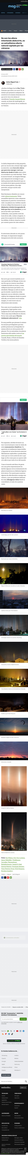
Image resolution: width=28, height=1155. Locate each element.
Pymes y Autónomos (19, 1127)
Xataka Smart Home (6, 1102)
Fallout (21, 30)
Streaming (4, 1055)
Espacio (4, 1058)
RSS (3, 1033)
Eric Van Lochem (19, 858)
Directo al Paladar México (6, 1145)
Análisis (16, 1055)
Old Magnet (17, 874)
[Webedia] (24, 1)
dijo (20, 318)
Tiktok (12, 1033)
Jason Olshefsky (6, 860)
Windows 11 (17, 1070)
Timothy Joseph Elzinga (17, 99)
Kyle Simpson (19, 869)
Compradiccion (5, 1130)
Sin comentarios (7, 69)
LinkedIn (9, 1033)
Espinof (16, 1108)
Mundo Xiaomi (5, 1104)
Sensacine (17, 1105)
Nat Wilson (9, 858)
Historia (24, 12)
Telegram (23, 1030)
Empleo (4, 1070)
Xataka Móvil (5, 1098)
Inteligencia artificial (7, 1067)
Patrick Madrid (6, 866)
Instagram (20, 1030)
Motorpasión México (19, 1144)
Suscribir (23, 1019)
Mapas (3, 12)
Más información (5, 1153)
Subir (22, 1087)
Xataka (3, 1095)
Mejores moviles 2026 (18, 1007)
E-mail (22, 69)
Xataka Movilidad (18, 1061)
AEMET (4, 30)
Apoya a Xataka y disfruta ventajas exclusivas (14, 1043)
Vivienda (17, 12)
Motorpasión (17, 1115)
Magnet (14, 6)
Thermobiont (12, 862)
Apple (3, 1064)
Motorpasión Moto (18, 1118)
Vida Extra (16, 1098)
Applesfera (4, 1100)
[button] (13, 82)
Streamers (10, 12)
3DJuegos (16, 1095)
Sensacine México (18, 1140)
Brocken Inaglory (7, 871)
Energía (4, 1061)
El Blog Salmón (18, 1125)
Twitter (17, 69)
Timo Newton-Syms (7, 869)
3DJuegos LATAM (18, 1138)
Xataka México (5, 1138)
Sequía (15, 30)
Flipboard (20, 69)
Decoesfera (4, 1127)
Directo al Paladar (6, 1115)
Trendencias (5, 1125)
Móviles (16, 1058)
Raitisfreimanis (6, 864)
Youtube (17, 1030)
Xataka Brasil (5, 1140)
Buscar (26, 1081)
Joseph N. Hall (17, 864)
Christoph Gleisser (18, 866)
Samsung (17, 1064)
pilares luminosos (11, 196)
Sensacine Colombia (19, 1142)
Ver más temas (6, 1075)
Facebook (14, 69)
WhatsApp (8, 1030)
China (10, 30)
